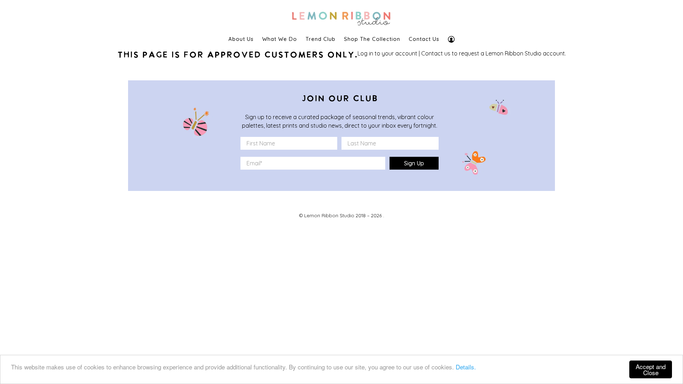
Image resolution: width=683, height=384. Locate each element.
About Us (241, 39)
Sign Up (414, 163)
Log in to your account (387, 53)
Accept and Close (651, 369)
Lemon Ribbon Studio (329, 215)
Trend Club (320, 39)
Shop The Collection (372, 39)
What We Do (279, 39)
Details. (466, 366)
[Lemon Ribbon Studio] (341, 16)
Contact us (435, 53)
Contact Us (424, 39)
